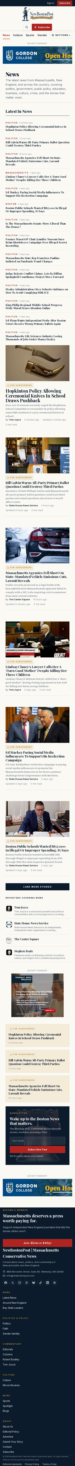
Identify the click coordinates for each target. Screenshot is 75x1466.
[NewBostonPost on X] (12, 1282)
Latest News (9, 1297)
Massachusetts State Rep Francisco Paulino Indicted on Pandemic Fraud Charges (32, 259)
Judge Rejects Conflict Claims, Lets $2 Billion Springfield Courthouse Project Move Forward (35, 275)
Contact (7, 1446)
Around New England (14, 1302)
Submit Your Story (13, 1441)
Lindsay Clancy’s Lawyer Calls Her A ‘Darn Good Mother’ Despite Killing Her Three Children (36, 178)
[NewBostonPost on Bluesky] (33, 1282)
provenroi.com (32, 1460)
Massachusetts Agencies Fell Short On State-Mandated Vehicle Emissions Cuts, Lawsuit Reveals (33, 161)
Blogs (6, 1411)
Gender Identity (47, 35)
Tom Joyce (15, 419)
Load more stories (37, 886)
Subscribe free (37, 1149)
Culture (18, 35)
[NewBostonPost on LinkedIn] (47, 1282)
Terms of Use (49, 1464)
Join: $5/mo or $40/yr (37, 1242)
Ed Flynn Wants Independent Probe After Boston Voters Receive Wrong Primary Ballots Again (36, 322)
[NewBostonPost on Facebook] (5, 1282)
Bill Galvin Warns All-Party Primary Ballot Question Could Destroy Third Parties (37, 144)
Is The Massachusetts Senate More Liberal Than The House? (36, 225)
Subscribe (64, 3)
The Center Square (19, 599)
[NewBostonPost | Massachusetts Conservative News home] (37, 14)
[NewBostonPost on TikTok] (40, 1282)
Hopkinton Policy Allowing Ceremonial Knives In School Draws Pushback (36, 128)
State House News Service (23, 505)
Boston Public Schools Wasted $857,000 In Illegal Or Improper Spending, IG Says (36, 209)
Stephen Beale (23, 951)
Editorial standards (12, 1464)
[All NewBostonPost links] (54, 1282)
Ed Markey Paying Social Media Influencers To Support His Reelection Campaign (35, 194)
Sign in (50, 3)
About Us (8, 1426)
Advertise (8, 1436)
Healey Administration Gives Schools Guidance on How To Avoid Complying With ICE (37, 291)
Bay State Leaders (13, 1307)
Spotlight (8, 1406)
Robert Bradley (11, 1359)
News (6, 35)
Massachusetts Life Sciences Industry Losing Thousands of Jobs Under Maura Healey (34, 338)
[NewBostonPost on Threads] (26, 1282)
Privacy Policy (32, 1464)
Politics (7, 1323)
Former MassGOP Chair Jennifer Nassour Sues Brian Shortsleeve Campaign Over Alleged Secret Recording (36, 242)
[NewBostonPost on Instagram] (19, 1282)
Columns (8, 1354)
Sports (30, 35)
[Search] (26, 27)
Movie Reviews (11, 1385)
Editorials (8, 1349)
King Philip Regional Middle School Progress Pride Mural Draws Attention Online (34, 306)
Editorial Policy (11, 1431)
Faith (5, 1328)
